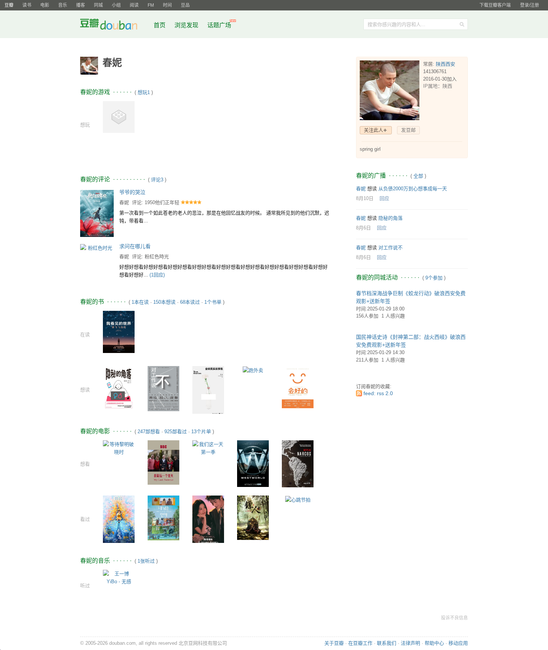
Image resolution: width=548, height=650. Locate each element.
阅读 (134, 5)
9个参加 (434, 278)
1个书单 (212, 302)
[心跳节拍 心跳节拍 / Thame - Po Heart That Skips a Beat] (298, 499)
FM (151, 5)
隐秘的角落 (390, 218)
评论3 (157, 179)
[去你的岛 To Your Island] (119, 519)
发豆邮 (408, 130)
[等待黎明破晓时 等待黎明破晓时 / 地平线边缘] (119, 447)
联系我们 (386, 643)
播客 (80, 5)
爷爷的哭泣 (132, 192)
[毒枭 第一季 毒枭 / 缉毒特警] (298, 463)
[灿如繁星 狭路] (208, 519)
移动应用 (458, 643)
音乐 (62, 5)
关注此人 (373, 130)
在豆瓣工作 (360, 643)
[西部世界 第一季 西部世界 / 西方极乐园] (253, 463)
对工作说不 (390, 247)
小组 (116, 5)
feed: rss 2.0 (378, 393)
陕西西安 (445, 64)
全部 (418, 176)
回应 (384, 198)
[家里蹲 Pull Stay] (119, 116)
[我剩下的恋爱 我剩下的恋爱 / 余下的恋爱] (163, 517)
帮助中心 (434, 643)
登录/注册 (529, 5)
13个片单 (201, 431)
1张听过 (146, 561)
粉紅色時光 (157, 256)
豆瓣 (8, 5)
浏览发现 (187, 25)
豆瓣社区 (114, 25)
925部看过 (175, 431)
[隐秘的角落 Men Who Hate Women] (119, 387)
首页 (160, 25)
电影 (44, 5)
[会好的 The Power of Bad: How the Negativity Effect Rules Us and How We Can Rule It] (298, 387)
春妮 (124, 202)
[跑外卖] (253, 370)
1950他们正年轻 (162, 202)
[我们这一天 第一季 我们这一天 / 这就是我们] (208, 447)
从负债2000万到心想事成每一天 (412, 188)
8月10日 (365, 198)
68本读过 (190, 302)
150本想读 (164, 302)
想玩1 (144, 92)
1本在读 (140, 302)
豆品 (185, 5)
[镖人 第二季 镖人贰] (253, 517)
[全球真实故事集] (208, 390)
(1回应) (157, 275)
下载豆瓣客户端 (495, 5)
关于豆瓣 (334, 643)
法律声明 (410, 643)
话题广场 (219, 25)
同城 (98, 5)
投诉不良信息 (454, 618)
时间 (167, 5)
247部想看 (149, 431)
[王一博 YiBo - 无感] (119, 577)
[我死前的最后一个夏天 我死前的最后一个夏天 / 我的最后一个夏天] (163, 462)
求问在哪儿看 (135, 246)
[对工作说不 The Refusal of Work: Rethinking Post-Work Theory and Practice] (163, 388)
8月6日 (363, 228)
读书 (26, 5)
